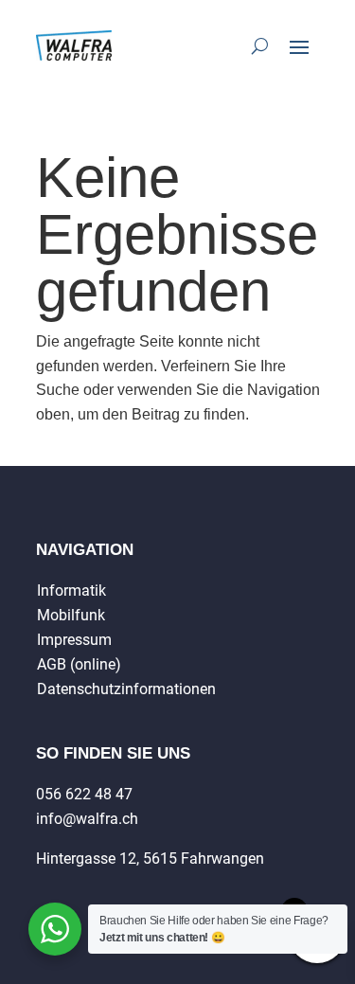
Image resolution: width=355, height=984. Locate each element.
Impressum (74, 640)
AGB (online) (79, 664)
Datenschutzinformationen (126, 689)
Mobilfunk (71, 615)
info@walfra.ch (87, 819)
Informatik (71, 590)
